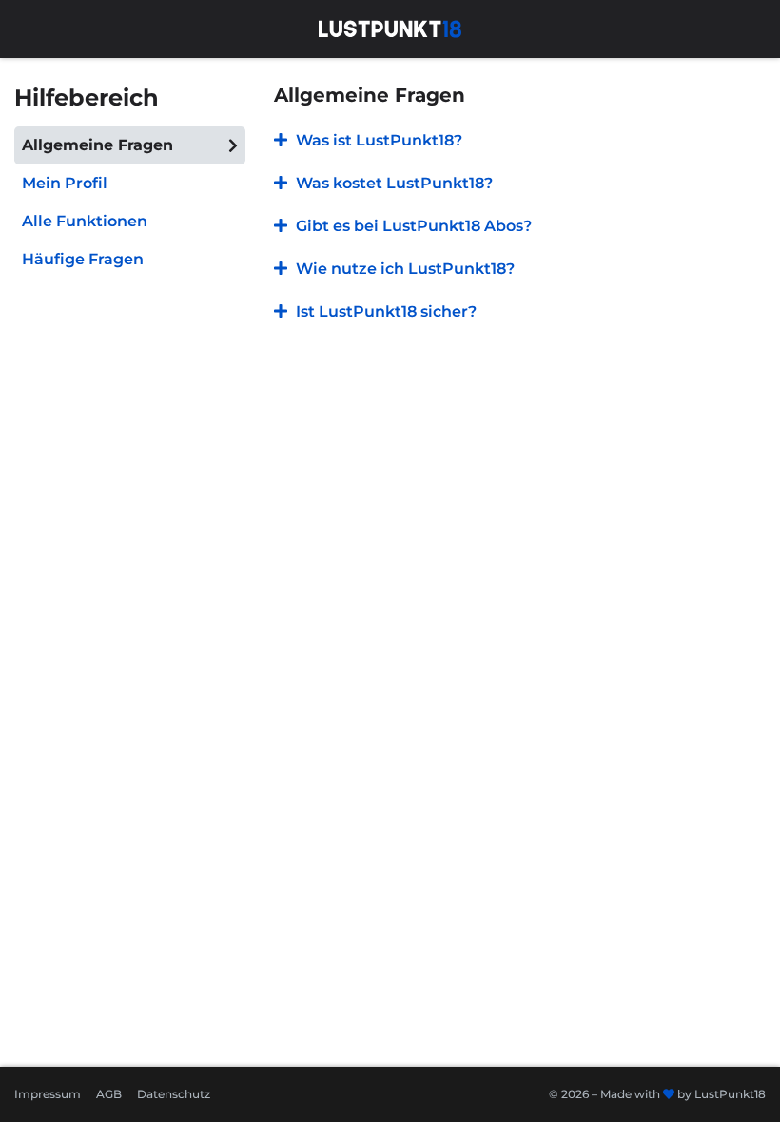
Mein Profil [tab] (64, 183)
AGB (109, 1094)
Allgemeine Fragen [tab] (97, 145)
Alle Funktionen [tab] (84, 221)
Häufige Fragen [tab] (83, 259)
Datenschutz (173, 1094)
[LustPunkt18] (390, 27)
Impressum (47, 1094)
